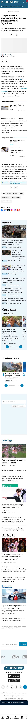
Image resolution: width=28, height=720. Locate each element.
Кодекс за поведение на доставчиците (14, 695)
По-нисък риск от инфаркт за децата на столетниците (14, 628)
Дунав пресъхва (5, 6)
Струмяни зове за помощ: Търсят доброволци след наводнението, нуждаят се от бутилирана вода (19, 254)
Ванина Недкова (10, 54)
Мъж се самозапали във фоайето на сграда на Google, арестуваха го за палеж (14, 299)
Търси (24, 644)
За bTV (3, 693)
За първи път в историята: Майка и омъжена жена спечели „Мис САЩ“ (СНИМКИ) (12, 556)
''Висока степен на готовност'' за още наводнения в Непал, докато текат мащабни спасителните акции (13, 242)
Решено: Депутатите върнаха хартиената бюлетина (17, 105)
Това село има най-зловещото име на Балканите (13, 461)
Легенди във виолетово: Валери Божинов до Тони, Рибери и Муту (13, 529)
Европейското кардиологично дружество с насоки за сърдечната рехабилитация (14, 608)
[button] (7, 346)
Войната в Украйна (15, 6)
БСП (21, 79)
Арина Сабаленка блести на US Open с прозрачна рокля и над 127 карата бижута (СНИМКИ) (14, 579)
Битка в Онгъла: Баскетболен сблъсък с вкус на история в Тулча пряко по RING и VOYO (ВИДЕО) (13, 519)
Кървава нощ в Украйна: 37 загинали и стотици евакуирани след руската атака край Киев (14, 280)
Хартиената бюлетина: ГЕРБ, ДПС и (18, 141)
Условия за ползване (10, 698)
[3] (26, 2)
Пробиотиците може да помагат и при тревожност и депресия (13, 619)
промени (21, 193)
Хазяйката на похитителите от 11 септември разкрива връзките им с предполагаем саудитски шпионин (12, 290)
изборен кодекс (5, 197)
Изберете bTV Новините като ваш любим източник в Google (15, 182)
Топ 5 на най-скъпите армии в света (14, 470)
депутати (9, 193)
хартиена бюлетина (6, 201)
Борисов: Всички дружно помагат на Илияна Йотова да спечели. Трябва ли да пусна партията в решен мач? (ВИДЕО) (10, 334)
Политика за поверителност (19, 693)
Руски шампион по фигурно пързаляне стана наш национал (13, 507)
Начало (11, 11)
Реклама (8, 693)
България (17, 11)
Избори (15, 193)
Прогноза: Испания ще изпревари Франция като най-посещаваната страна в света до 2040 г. (13, 478)
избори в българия (16, 197)
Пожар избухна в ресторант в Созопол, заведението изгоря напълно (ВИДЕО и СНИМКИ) (12, 375)
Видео (22, 6)
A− (2, 61)
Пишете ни (20, 698)
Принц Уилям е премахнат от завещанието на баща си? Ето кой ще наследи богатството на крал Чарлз (14, 569)
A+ (6, 61)
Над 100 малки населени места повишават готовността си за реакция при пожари (19, 268)
